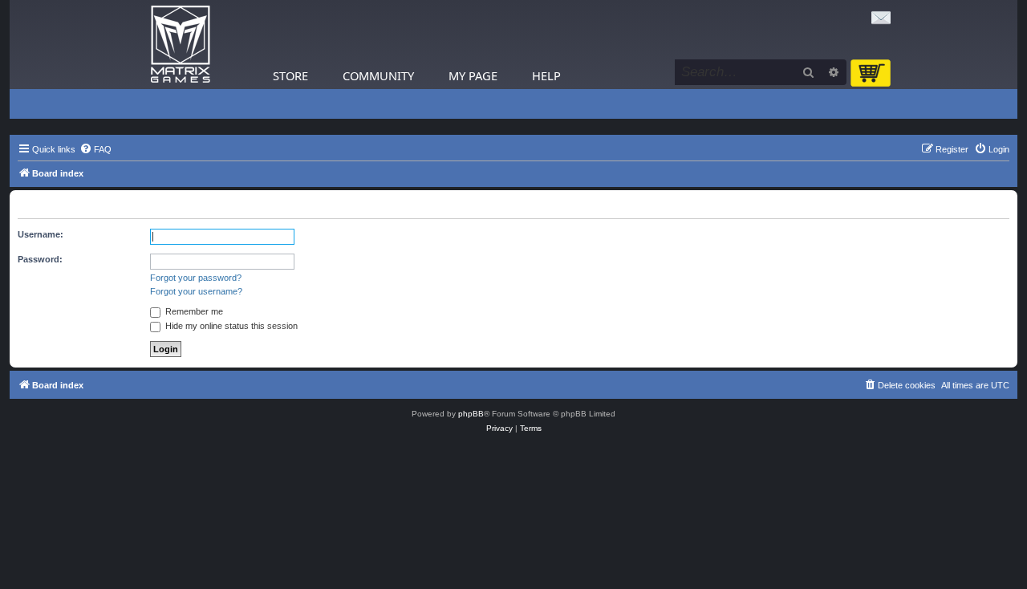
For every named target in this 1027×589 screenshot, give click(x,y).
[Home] (180, 44)
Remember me (193, 311)
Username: (40, 234)
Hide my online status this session (230, 326)
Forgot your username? (196, 291)
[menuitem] (95, 149)
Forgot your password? (196, 277)
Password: (40, 259)
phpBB (471, 413)
